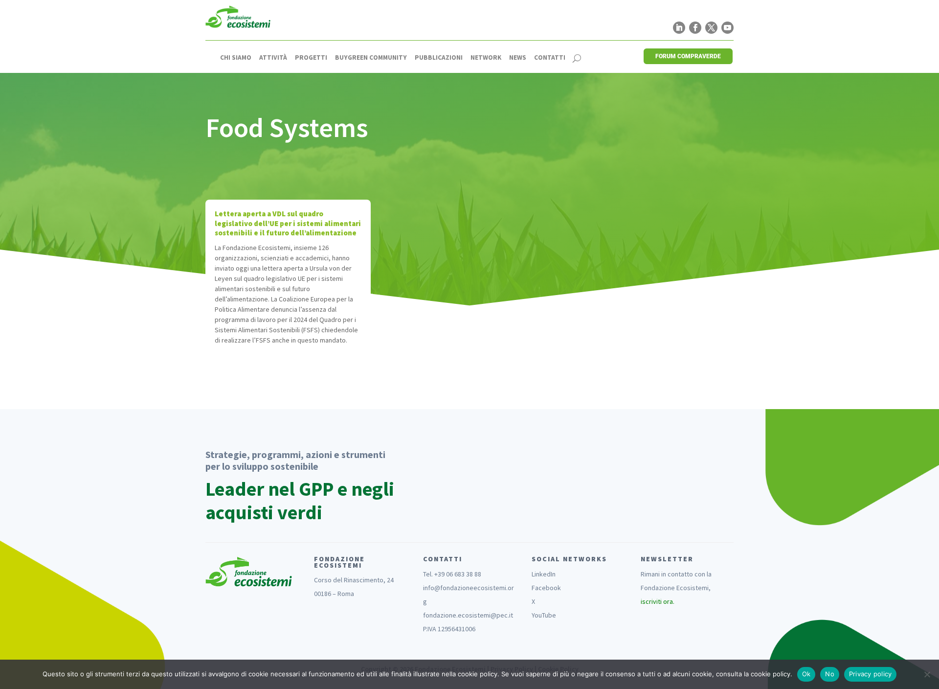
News (517, 57)
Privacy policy (870, 674)
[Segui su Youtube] (727, 28)
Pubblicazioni (439, 57)
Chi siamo (235, 57)
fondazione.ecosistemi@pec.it (468, 615)
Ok (806, 674)
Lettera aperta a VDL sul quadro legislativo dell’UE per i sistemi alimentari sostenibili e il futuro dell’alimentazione (288, 223)
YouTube (544, 615)
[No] (927, 674)
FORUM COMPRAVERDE (688, 56)
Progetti (311, 57)
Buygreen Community (371, 57)
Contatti (549, 57)
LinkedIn (544, 574)
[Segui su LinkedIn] (679, 28)
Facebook (546, 587)
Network (485, 57)
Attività (273, 57)
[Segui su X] (711, 28)
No (829, 674)
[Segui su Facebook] (695, 28)
